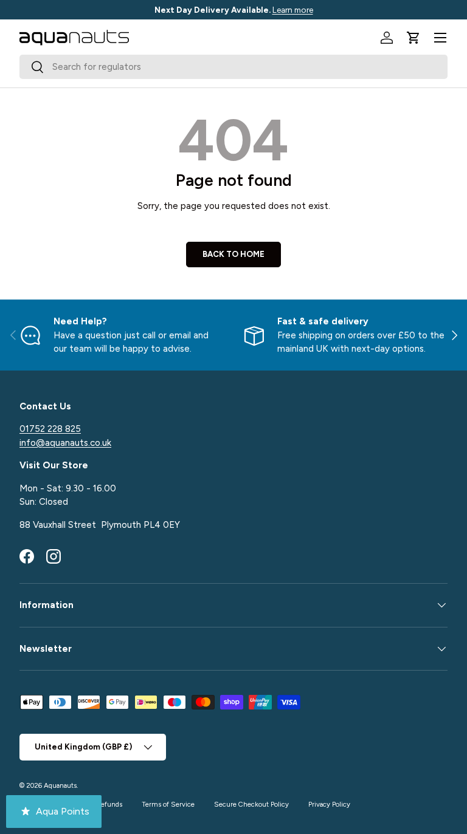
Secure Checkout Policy (251, 804)
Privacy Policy (329, 804)
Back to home (233, 254)
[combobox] (233, 67)
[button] (413, 37)
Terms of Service (168, 804)
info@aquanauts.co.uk (65, 442)
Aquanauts (60, 785)
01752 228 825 (50, 428)
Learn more (292, 10)
